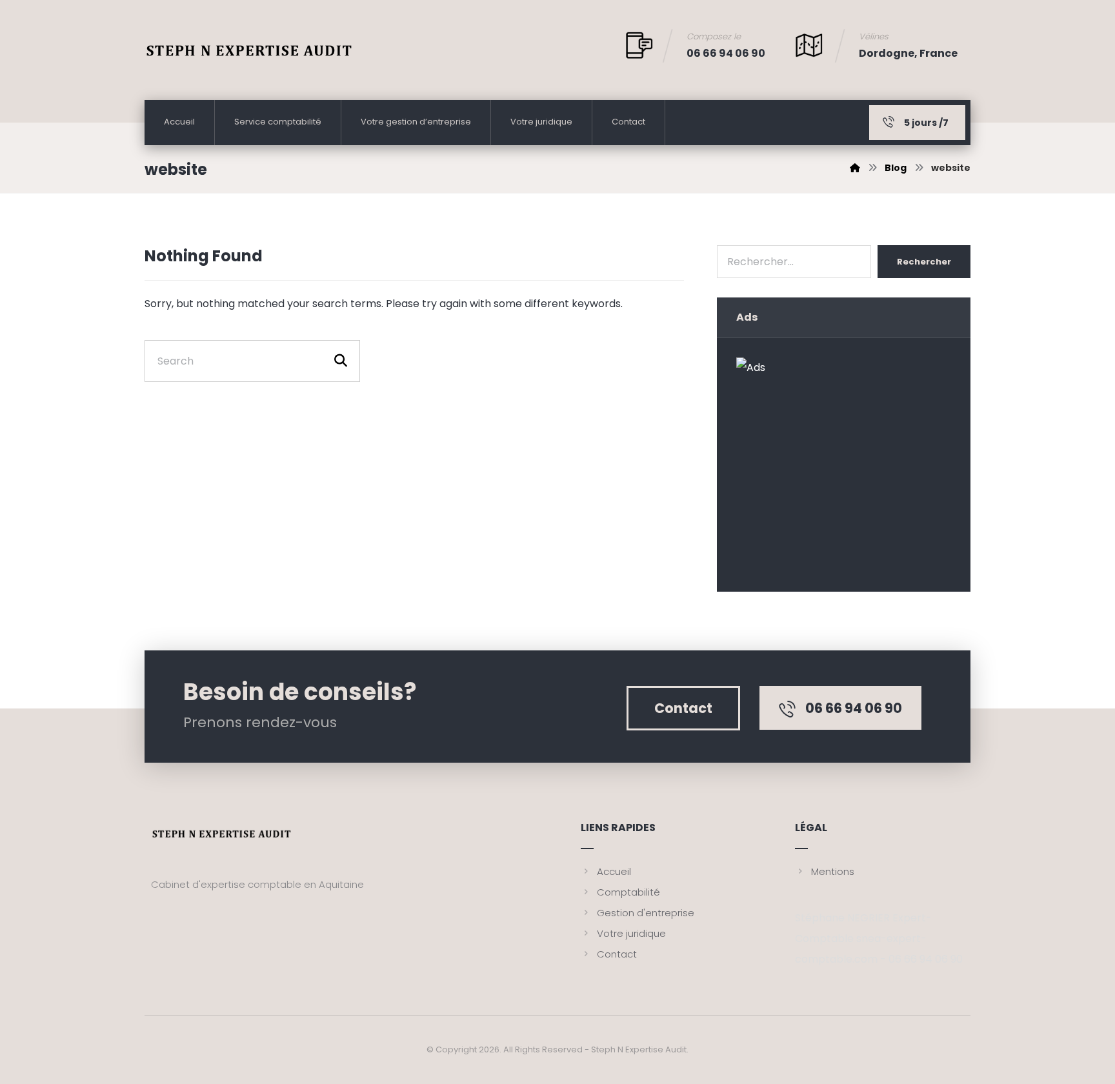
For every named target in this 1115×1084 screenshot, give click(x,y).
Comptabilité (628, 892)
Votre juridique (631, 933)
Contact (617, 954)
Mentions (832, 871)
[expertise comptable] (250, 57)
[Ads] (843, 464)
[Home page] (855, 167)
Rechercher (924, 262)
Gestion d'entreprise (645, 912)
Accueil (614, 871)
